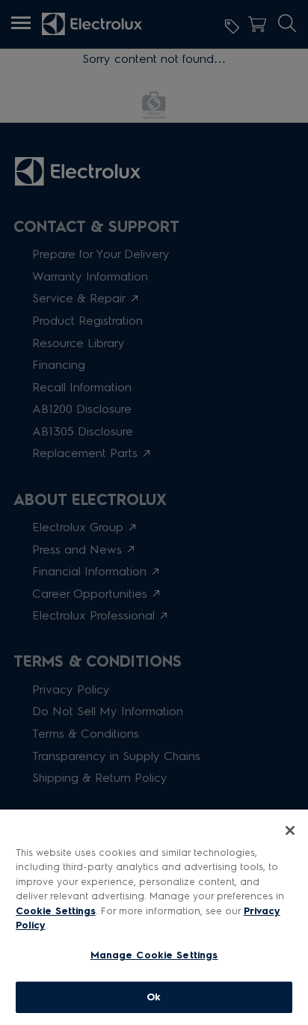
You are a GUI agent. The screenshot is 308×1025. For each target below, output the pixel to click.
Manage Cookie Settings (154, 955)
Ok (154, 997)
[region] (154, 917)
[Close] (290, 830)
